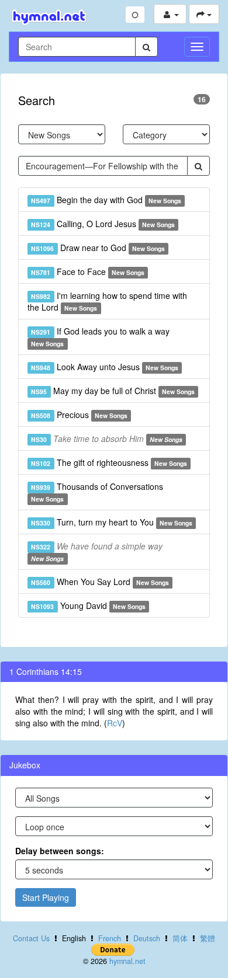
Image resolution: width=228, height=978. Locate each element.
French (109, 938)
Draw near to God (98, 247)
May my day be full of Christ (113, 390)
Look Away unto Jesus (104, 367)
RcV (114, 723)
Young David (88, 605)
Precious (79, 414)
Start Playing (45, 897)
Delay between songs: (59, 851)
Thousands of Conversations (97, 492)
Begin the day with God (106, 200)
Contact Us (31, 938)
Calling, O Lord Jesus (103, 223)
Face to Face (87, 271)
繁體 (207, 938)
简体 (180, 938)
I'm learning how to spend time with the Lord (107, 301)
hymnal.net (127, 961)
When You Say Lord (100, 581)
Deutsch (146, 938)
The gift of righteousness (109, 462)
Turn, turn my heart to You (111, 522)
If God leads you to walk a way (100, 336)
